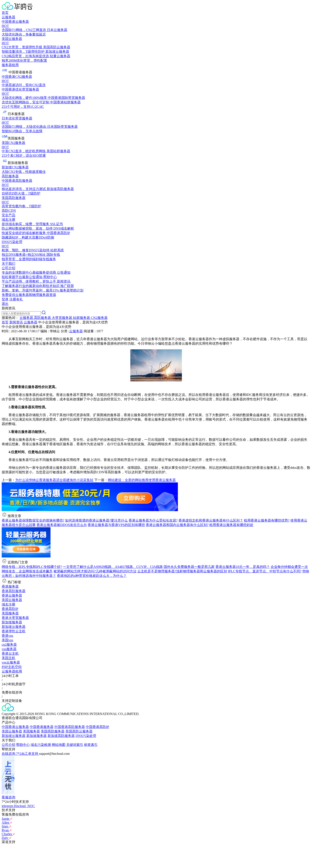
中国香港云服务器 (15, 727)
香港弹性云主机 (13, 631)
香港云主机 (10, 653)
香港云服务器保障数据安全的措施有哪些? (33, 520)
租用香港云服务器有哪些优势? (267, 520)
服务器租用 (10, 65)
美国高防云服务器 (79, 731)
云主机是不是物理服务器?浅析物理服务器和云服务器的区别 (182, 571)
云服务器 (8, 17)
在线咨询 (9, 753)
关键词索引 (74, 744)
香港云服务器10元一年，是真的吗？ (242, 567)
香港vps (7, 635)
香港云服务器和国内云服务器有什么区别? (177, 525)
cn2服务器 (9, 644)
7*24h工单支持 (27, 753)
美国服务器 (10, 613)
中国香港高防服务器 (69, 727)
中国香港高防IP (97, 727)
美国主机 (8, 658)
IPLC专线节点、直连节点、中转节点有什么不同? (264, 571)
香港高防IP (10, 609)
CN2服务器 (99, 318)
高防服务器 (10, 176)
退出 (5, 304)
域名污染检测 (41, 744)
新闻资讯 (16, 322)
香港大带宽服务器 (15, 618)
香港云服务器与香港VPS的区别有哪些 (116, 525)
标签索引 (91, 744)
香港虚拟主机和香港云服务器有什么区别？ (210, 520)
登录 (5, 299)
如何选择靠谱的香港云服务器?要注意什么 (96, 520)
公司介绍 (8, 744)
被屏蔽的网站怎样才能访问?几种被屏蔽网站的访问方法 (94, 571)
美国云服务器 (12, 600)
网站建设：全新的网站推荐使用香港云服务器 (142, 480)
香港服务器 (10, 586)
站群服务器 (82, 318)
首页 (5, 12)
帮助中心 (23, 744)
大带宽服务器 (62, 318)
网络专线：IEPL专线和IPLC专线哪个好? (32, 567)
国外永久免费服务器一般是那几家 (189, 567)
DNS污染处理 (86, 736)
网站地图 (58, 744)
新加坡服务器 (12, 622)
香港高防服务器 (13, 591)
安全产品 (8, 215)
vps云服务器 (11, 662)
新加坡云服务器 (13, 626)
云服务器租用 (12, 671)
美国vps (7, 640)
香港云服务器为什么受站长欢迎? (153, 520)
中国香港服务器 (41, 727)
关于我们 (8, 263)
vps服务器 (9, 649)
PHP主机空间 (12, 667)
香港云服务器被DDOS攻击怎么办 (62, 525)
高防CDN (9, 210)
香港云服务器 (12, 595)
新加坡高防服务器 (61, 736)
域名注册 (8, 604)
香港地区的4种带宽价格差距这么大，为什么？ (91, 575)
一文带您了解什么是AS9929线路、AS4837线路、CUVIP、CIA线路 (113, 567)
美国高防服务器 (53, 731)
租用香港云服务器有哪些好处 (231, 525)
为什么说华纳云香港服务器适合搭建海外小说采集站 (54, 480)
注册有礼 (16, 299)
